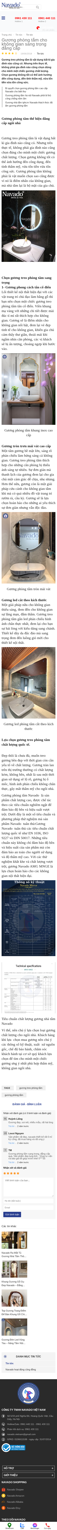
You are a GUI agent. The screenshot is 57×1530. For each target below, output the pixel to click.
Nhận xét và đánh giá (14, 1168)
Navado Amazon (15, 1495)
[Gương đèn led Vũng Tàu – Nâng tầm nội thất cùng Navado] (14, 1327)
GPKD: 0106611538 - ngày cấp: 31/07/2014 (29, 1439)
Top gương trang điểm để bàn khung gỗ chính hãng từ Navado (14, 1312)
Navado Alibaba (15, 1502)
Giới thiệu (11, 1475)
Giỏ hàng (48, 27)
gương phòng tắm (14, 1095)
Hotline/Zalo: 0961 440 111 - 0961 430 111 (28, 1424)
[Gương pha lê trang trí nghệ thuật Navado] (11, 5)
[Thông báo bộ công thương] (13, 1451)
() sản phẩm (48, 30)
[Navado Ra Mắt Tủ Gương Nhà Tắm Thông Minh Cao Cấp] (14, 1240)
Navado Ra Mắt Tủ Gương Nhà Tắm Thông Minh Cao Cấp (14, 1254)
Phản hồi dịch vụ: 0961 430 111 (23, 1429)
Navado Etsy (13, 1508)
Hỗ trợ (9, 1468)
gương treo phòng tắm (30, 1088)
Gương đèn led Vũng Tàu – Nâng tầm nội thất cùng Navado (13, 1341)
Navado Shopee (15, 1489)
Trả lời (11, 1126)
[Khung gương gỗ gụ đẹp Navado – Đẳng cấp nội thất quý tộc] (14, 1269)
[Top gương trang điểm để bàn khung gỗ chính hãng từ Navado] (14, 1298)
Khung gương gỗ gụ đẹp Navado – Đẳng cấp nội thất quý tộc (13, 1283)
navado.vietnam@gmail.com (21, 1434)
